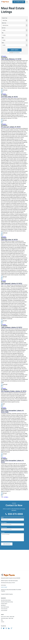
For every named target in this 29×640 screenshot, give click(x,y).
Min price (3, 27)
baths (3, 42)
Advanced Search (16, 52)
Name (2, 517)
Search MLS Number (5, 607)
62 (4, 497)
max (2, 32)
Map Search (3, 605)
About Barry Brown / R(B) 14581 (7, 618)
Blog (2, 620)
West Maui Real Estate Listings (7, 601)
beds (3, 37)
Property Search (4, 603)
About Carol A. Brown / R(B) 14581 (7, 616)
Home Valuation (4, 608)
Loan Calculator (4, 610)
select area (4, 22)
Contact (2, 621)
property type (4, 18)
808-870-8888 (15, 514)
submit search (14, 49)
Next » (7, 497)
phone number (4, 527)
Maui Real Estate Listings (6, 600)
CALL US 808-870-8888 (19, 1)
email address (4, 522)
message (2, 532)
